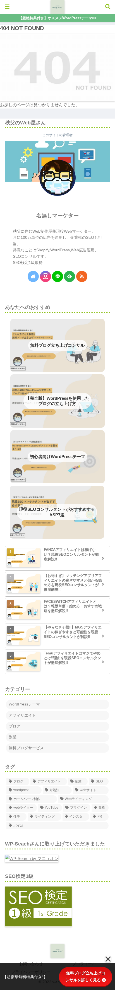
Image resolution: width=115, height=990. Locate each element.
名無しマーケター (57, 215)
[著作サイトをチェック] (33, 276)
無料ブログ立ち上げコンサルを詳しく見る (85, 976)
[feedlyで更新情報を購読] (69, 276)
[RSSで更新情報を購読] (81, 276)
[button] (100, 738)
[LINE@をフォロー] (57, 276)
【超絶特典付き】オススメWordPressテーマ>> (58, 18)
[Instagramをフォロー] (45, 276)
